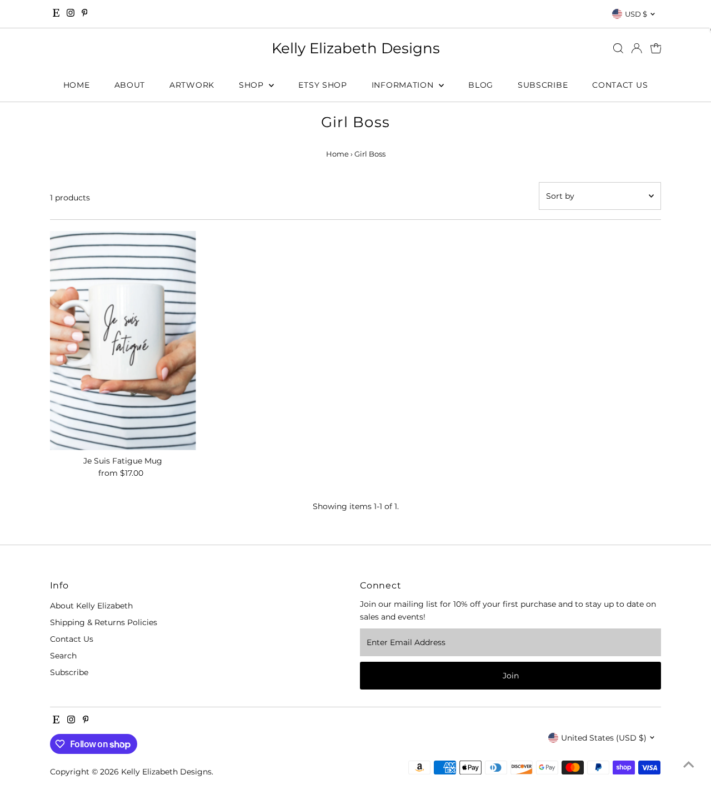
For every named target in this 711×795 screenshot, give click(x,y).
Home (76, 85)
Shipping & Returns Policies (103, 622)
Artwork (191, 85)
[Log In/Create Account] (637, 48)
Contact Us (620, 85)
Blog (480, 85)
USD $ (636, 13)
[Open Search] (618, 48)
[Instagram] (70, 14)
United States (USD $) (604, 738)
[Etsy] (56, 14)
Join (511, 676)
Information (404, 85)
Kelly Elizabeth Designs (356, 48)
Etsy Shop (322, 85)
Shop (253, 85)
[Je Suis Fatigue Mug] (123, 340)
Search (63, 656)
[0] (656, 48)
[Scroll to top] (689, 764)
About (130, 85)
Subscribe (543, 85)
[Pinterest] (85, 14)
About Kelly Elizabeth (91, 606)
